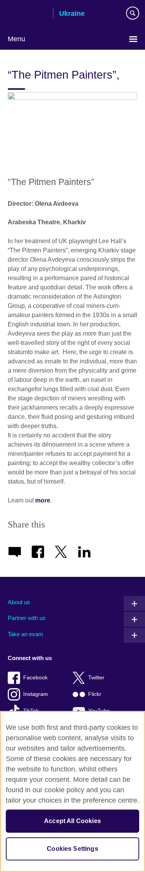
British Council (27, 14)
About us (19, 602)
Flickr (94, 694)
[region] (72, 791)
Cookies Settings (72, 848)
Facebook (35, 677)
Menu (16, 39)
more (42, 500)
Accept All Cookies (72, 821)
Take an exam (25, 634)
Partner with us (27, 618)
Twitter (96, 677)
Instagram (35, 694)
